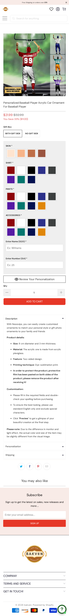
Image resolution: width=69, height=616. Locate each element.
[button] (34, 146)
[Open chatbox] (61, 609)
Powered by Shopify (43, 604)
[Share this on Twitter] (21, 466)
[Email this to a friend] (46, 466)
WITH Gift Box (12, 133)
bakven (28, 604)
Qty (5, 286)
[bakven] (5, 9)
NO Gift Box (31, 133)
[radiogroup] (34, 153)
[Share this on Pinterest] (38, 466)
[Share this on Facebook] (29, 466)
